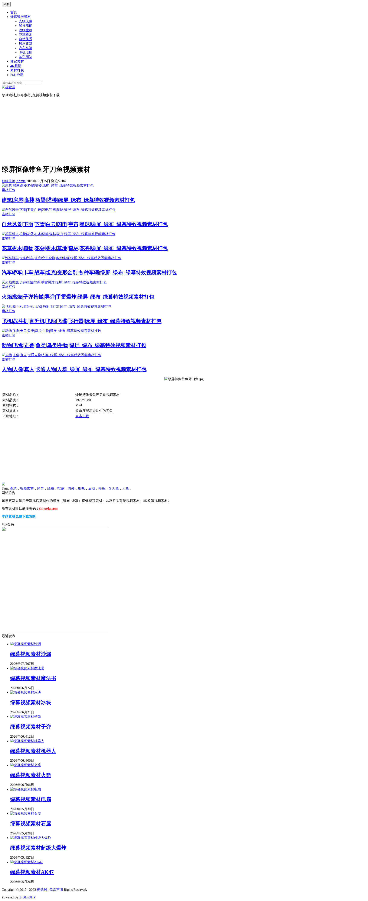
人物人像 (25, 21)
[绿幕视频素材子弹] (25, 716)
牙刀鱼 (114, 488)
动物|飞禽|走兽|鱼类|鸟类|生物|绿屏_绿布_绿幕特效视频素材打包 (74, 345)
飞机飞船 (25, 52)
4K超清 (15, 66)
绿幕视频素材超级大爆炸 (38, 848)
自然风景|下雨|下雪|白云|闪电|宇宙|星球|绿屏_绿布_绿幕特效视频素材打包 (85, 224)
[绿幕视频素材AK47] (26, 862)
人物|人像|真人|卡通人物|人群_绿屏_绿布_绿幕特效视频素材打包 (74, 369)
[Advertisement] (184, 130)
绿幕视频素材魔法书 (33, 678)
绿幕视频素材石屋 (30, 823)
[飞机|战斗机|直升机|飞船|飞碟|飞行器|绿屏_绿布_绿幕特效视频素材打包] (56, 306)
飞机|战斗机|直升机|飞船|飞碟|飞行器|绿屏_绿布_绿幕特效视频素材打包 (81, 321)
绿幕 (71, 488)
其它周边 (25, 57)
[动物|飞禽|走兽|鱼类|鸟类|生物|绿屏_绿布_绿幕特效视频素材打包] (51, 331)
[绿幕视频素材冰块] (25, 692)
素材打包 (17, 70)
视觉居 (42, 889)
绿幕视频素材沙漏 (30, 654)
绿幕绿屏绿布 (20, 17)
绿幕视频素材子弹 (30, 727)
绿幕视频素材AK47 (32, 872)
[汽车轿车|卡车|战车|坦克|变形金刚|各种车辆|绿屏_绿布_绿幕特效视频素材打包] (61, 258)
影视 (81, 488)
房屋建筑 (25, 43)
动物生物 (25, 30)
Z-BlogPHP (27, 897)
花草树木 (25, 34)
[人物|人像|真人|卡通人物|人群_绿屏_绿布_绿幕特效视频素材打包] (51, 355)
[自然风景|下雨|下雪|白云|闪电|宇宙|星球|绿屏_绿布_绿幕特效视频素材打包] (58, 209)
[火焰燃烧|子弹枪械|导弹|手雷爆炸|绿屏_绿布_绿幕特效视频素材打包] (54, 282)
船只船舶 (25, 25)
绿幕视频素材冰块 (30, 702)
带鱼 (101, 488)
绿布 (50, 488)
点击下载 (82, 416)
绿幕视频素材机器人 (33, 751)
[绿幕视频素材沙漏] (25, 644)
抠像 (61, 488)
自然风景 (25, 39)
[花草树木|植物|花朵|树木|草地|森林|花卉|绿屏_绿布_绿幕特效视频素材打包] (58, 234)
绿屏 (40, 488)
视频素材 (27, 488)
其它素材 (17, 61)
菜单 (6, 4)
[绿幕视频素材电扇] (25, 789)
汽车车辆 (25, 48)
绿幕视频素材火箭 (30, 775)
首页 (13, 12)
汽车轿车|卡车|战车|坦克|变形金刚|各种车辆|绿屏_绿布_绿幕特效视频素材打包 (89, 272)
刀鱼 (125, 488)
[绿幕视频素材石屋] (25, 813)
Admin (21, 181)
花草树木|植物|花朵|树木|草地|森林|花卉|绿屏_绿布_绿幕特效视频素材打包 (85, 248)
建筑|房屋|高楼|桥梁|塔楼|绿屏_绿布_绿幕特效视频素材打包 (68, 200)
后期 (91, 488)
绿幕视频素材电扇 (30, 799)
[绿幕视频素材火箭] (25, 765)
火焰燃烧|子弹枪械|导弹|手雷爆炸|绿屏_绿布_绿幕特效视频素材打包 (78, 297)
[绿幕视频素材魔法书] (27, 668)
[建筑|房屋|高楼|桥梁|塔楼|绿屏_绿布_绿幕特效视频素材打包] (47, 185)
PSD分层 (16, 75)
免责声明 (56, 889)
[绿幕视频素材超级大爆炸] (30, 838)
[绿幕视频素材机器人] (27, 741)
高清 (13, 488)
